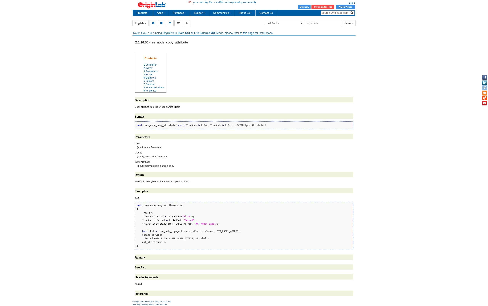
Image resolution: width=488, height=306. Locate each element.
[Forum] (484, 92)
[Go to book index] (161, 23)
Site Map (136, 304)
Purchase (178, 12)
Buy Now (304, 7)
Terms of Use (161, 304)
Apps (160, 12)
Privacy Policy (148, 304)
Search (348, 23)
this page (248, 33)
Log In (352, 3)
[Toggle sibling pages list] (178, 23)
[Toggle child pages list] (186, 23)
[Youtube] (484, 103)
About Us (244, 12)
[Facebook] (484, 77)
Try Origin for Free (323, 7)
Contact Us (266, 12)
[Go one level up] (170, 23)
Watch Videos (346, 7)
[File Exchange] (484, 98)
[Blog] (484, 87)
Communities (221, 12)
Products (141, 12)
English (139, 23)
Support (198, 12)
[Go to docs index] (153, 23)
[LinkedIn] (484, 82)
